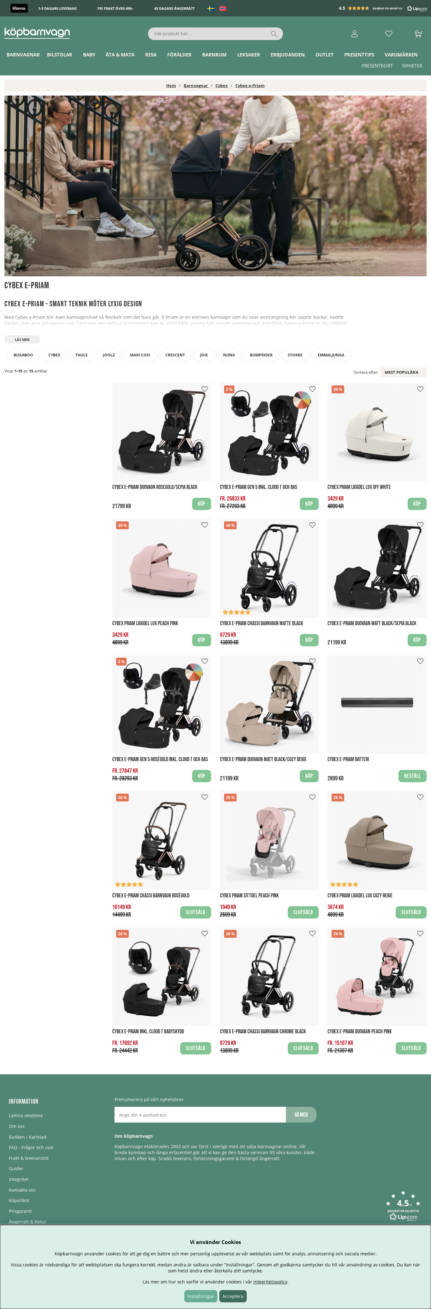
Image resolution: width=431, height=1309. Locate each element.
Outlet (325, 54)
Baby (89, 54)
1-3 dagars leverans (57, 8)
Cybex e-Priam (250, 85)
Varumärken (401, 54)
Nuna (229, 355)
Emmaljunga (331, 355)
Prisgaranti (20, 1211)
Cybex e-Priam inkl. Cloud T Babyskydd (148, 1031)
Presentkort (377, 65)
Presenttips (359, 54)
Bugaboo (23, 355)
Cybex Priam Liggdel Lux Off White (359, 487)
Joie (204, 355)
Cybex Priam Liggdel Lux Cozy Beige (360, 895)
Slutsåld (195, 912)
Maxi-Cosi (140, 355)
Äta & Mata (120, 54)
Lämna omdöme (26, 1115)
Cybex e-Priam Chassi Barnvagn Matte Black (261, 623)
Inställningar (200, 1296)
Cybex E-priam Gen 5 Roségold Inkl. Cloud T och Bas (160, 759)
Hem (171, 85)
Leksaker (248, 54)
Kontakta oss (22, 1190)
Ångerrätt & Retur (27, 1222)
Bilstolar (59, 54)
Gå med (301, 1115)
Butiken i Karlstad (27, 1137)
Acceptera (233, 1296)
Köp (309, 504)
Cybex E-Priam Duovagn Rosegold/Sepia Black (154, 487)
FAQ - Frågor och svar (31, 1147)
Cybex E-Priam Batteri (348, 759)
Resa (150, 54)
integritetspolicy (270, 1282)
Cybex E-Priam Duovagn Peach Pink (360, 1031)
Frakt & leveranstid (29, 1158)
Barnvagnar (23, 54)
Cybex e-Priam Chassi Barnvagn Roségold (150, 895)
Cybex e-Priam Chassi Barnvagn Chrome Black (263, 1031)
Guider (16, 1168)
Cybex (222, 85)
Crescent (175, 355)
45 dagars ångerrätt (174, 8)
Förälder (179, 54)
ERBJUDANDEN (288, 54)
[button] (383, 8)
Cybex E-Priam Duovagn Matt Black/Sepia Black (372, 623)
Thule (81, 355)
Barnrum (214, 54)
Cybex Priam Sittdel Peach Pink (249, 895)
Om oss (17, 1126)
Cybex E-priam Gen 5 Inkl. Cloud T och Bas (258, 487)
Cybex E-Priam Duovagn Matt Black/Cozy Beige (263, 759)
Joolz (109, 355)
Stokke (295, 355)
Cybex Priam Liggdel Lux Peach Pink (145, 623)
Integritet (18, 1179)
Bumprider (261, 355)
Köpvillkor (19, 1200)
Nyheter (412, 65)
